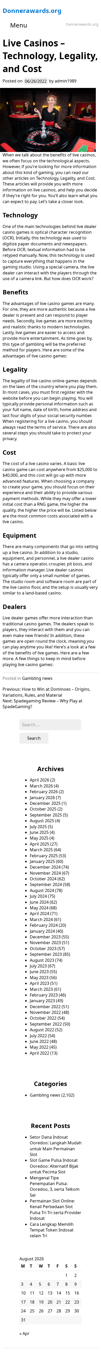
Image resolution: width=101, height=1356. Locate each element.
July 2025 (38, 826)
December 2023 (45, 937)
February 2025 (44, 856)
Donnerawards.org (32, 10)
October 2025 (43, 809)
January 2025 (42, 861)
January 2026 (42, 797)
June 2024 (39, 902)
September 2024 (46, 884)
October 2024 (43, 879)
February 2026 (44, 791)
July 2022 (38, 1036)
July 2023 (38, 966)
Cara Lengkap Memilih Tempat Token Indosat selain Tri (52, 1230)
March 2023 (41, 989)
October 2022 (43, 1018)
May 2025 (39, 838)
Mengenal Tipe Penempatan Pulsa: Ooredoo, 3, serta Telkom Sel (55, 1186)
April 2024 (39, 913)
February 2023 (44, 995)
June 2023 (39, 971)
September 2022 (46, 1024)
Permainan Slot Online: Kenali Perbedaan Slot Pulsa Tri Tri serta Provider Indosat (55, 1209)
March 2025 (41, 850)
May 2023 (39, 977)
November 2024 (45, 873)
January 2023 (42, 1001)
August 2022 (42, 1030)
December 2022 (45, 1006)
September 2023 (46, 954)
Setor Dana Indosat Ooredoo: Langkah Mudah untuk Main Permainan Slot (56, 1145)
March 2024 (41, 919)
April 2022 (39, 1053)
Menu (18, 25)
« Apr (24, 1333)
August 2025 (42, 821)
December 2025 (45, 803)
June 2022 (39, 1041)
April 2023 (39, 983)
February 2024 (44, 925)
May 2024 (39, 908)
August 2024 (42, 890)
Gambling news (37, 678)
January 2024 (42, 931)
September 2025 (46, 815)
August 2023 (42, 960)
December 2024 (45, 867)
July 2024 (38, 896)
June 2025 (39, 832)
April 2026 (39, 780)
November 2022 (45, 1012)
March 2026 (41, 786)
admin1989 (65, 81)
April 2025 (39, 844)
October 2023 (43, 948)
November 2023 (45, 942)
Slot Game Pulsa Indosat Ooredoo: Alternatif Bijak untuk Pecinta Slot (54, 1166)
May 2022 (39, 1047)
